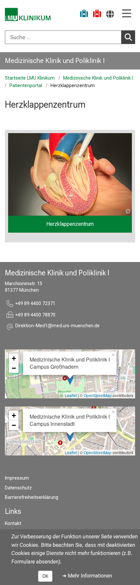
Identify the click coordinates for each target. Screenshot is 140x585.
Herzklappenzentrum (70, 224)
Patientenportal (25, 85)
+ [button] (14, 358)
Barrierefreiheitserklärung (31, 497)
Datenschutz (18, 488)
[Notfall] (97, 14)
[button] (57, 327)
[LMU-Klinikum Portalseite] (27, 15)
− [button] (14, 368)
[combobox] (70, 37)
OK (45, 576)
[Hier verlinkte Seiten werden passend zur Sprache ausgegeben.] (110, 14)
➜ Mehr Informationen (87, 576)
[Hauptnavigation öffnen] (126, 14)
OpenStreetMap (98, 395)
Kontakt (13, 523)
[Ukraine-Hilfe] (84, 14)
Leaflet (71, 395)
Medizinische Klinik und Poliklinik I (55, 61)
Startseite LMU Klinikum (30, 78)
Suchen (128, 37)
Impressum (17, 478)
